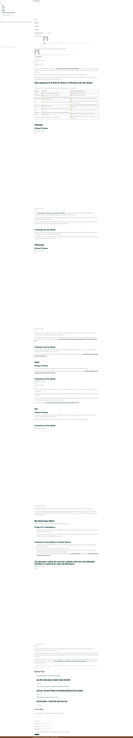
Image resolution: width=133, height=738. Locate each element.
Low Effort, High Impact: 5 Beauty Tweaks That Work (53, 680)
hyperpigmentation (60, 665)
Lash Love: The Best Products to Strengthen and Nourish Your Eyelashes (60, 690)
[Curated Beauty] (36, 0)
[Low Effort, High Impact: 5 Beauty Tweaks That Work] (48, 675)
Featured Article (51, 24)
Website (36, 729)
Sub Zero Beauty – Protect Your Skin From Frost (52, 701)
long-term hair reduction (87, 665)
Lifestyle (57, 24)
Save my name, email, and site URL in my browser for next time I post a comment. (53, 731)
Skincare (62, 24)
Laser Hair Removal (78, 665)
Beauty (45, 24)
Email (35, 726)
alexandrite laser (38, 665)
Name (35, 723)
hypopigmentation (68, 665)
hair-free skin (53, 665)
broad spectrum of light (46, 665)
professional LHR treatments (45, 667)
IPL (73, 665)
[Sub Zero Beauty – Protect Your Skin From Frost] (47, 697)
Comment (36, 721)
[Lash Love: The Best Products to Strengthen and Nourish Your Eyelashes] (52, 686)
